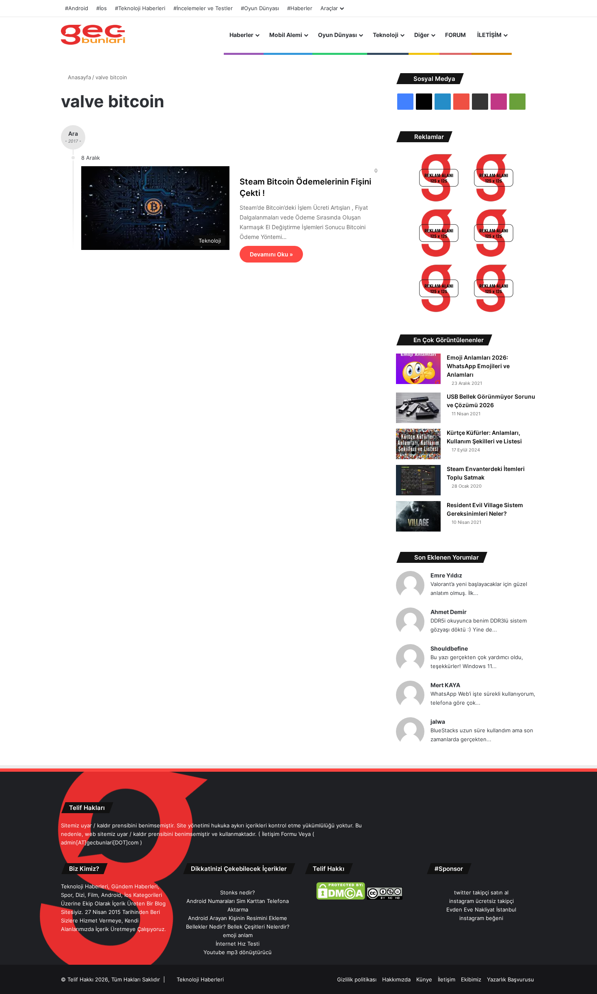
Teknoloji (385, 34)
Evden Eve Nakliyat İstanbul (481, 909)
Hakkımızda (396, 979)
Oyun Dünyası (337, 34)
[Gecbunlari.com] (93, 35)
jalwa (437, 721)
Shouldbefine (449, 648)
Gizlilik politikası (356, 979)
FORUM (455, 34)
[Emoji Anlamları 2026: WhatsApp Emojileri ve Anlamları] (418, 369)
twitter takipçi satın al (481, 892)
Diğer (421, 34)
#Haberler (299, 8)
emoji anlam (238, 935)
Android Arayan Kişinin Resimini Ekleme (237, 918)
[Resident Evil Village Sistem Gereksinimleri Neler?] (418, 516)
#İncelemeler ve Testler (203, 8)
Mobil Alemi (285, 34)
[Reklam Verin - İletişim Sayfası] (438, 179)
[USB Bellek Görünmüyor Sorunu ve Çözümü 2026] (418, 408)
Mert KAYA (445, 684)
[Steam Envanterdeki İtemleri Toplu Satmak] (418, 480)
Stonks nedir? (237, 892)
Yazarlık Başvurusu (510, 979)
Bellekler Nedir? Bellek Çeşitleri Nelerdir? (238, 926)
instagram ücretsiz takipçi (481, 901)
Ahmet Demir (448, 611)
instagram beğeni (481, 918)
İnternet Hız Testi (238, 943)
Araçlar (329, 8)
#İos (101, 8)
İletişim (446, 979)
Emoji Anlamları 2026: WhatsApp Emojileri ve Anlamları (478, 366)
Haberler (241, 34)
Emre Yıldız (446, 575)
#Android (76, 8)
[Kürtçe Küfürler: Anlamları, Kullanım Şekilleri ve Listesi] (418, 444)
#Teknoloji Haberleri (140, 8)
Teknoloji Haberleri (200, 979)
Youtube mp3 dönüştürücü (237, 952)
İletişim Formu (279, 834)
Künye (424, 979)
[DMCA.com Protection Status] (340, 897)
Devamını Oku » (271, 254)
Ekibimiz (471, 979)
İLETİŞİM (489, 34)
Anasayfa (78, 77)
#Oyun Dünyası (260, 8)
